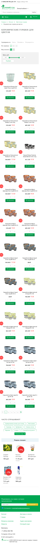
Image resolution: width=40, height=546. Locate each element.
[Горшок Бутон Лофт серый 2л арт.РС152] (10, 384)
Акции (3, 517)
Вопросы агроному (7, 521)
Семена (16, 430)
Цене (13, 42)
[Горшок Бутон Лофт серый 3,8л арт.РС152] (29, 350)
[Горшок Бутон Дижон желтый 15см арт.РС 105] (29, 315)
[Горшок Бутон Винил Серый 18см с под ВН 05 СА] (29, 247)
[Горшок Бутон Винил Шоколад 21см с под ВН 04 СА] (10, 178)
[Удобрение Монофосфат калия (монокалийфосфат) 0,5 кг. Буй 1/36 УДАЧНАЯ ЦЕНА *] (32, 448)
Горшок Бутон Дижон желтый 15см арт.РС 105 (29, 327)
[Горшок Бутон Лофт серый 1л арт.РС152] (29, 384)
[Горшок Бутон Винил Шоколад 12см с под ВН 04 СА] (29, 213)
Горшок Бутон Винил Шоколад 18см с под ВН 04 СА (29, 190)
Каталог (4, 514)
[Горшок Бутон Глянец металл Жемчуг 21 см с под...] (10, 144)
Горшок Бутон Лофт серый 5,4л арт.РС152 (10, 361)
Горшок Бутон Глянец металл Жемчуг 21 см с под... (10, 155)
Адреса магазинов (26, 521)
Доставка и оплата (26, 514)
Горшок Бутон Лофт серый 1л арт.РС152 (29, 395)
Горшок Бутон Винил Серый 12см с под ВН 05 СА (10, 293)
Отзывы (22, 517)
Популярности (29, 42)
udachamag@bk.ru (9, 537)
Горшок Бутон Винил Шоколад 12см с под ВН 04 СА (29, 224)
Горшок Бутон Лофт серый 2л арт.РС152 (10, 395)
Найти (34, 12)
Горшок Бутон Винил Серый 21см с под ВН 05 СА (10, 258)
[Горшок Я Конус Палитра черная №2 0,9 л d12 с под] (29, 144)
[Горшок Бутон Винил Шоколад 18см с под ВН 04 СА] (29, 178)
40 (13, 46)
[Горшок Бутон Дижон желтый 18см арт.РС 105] (10, 315)
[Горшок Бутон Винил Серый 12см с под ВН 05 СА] (10, 281)
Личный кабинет (22, 8)
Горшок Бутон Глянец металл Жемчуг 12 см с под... (29, 121)
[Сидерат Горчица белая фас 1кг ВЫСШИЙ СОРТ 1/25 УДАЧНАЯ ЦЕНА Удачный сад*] (7, 448)
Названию (20, 42)
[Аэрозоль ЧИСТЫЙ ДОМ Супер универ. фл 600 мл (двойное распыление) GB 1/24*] (20, 470)
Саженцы (8, 427)
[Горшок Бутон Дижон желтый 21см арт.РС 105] (29, 281)
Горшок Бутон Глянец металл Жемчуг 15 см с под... (10, 121)
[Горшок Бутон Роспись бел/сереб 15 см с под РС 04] (10, 75)
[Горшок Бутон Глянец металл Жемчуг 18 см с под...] (29, 75)
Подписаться (32, 504)
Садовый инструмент (29, 430)
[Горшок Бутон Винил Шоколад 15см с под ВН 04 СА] (10, 213)
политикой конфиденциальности (21, 508)
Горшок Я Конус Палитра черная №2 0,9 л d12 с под (29, 155)
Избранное (17, 17)
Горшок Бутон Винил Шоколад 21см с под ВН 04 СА (10, 190)
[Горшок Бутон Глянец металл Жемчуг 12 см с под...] (29, 110)
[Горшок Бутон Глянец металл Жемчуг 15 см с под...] (10, 110)
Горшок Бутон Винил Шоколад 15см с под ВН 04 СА (10, 224)
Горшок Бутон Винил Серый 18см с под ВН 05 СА (30, 258)
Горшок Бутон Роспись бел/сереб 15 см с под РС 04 (10, 87)
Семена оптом (30, 427)
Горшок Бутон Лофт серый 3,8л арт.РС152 (29, 361)
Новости (4, 524)
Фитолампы (31, 423)
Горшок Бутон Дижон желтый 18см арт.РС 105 (10, 327)
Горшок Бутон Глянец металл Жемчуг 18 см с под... (29, 87)
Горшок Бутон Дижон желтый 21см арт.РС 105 (29, 293)
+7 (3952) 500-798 (7, 531)
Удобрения (19, 427)
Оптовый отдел (25, 524)
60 (16, 46)
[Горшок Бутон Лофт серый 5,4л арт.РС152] (10, 350)
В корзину (10, 97)
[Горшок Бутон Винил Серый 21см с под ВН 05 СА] (10, 247)
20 (11, 46)
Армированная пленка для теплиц (14, 423)
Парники (7, 430)
